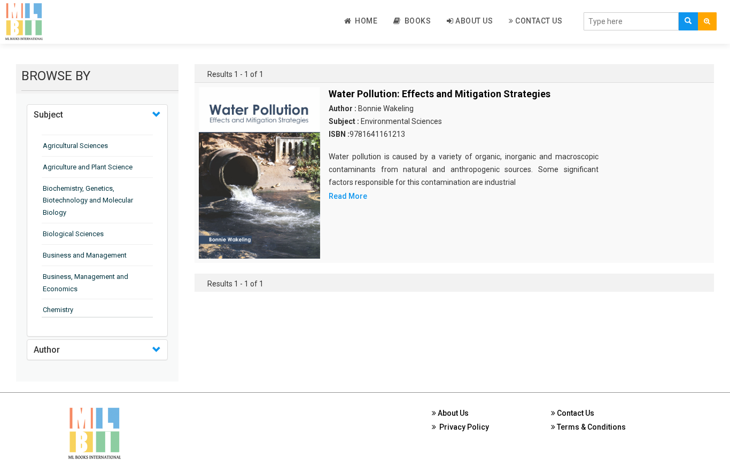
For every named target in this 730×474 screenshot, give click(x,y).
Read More (348, 196)
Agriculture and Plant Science (88, 167)
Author (47, 350)
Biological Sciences (73, 234)
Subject (48, 115)
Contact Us (538, 21)
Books (416, 21)
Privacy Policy (462, 427)
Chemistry (58, 310)
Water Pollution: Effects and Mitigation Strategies (439, 93)
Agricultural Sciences (75, 146)
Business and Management (85, 255)
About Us (473, 21)
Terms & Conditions (590, 427)
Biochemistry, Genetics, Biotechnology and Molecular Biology (88, 200)
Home (364, 21)
